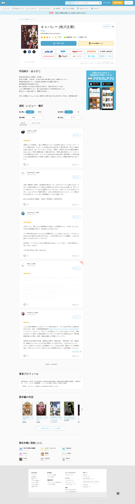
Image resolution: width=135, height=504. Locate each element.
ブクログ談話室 (35, 480)
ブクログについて (69, 474)
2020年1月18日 (31, 132)
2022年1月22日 (31, 174)
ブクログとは (106, 2)
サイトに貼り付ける (29, 62)
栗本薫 (43, 30)
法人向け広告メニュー (88, 478)
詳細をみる (75, 164)
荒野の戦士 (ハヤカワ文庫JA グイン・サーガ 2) (42, 419)
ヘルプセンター (86, 476)
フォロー (77, 135)
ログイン (128, 2)
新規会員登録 (117, 2)
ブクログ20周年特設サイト (71, 491)
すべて (23, 123)
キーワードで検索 (51, 474)
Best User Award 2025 (70, 489)
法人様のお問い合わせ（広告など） (91, 481)
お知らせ (85, 474)
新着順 (39, 112)
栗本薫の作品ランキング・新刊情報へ (51, 428)
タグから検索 (50, 476)
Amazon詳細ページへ (97, 43)
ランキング (34, 474)
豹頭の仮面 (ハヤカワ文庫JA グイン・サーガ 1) (28, 419)
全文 (78, 112)
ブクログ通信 (34, 484)
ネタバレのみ (36, 123)
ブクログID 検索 (51, 484)
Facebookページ (87, 486)
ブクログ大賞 (34, 482)
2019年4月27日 (31, 265)
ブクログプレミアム (70, 482)
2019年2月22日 (31, 314)
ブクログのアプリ (69, 480)
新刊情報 (33, 476)
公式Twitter (85, 484)
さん (30, 131)
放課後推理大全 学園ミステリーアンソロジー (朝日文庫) (56, 419)
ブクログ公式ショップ (70, 484)
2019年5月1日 (31, 214)
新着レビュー (34, 478)
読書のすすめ (34, 486)
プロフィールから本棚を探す (54, 482)
